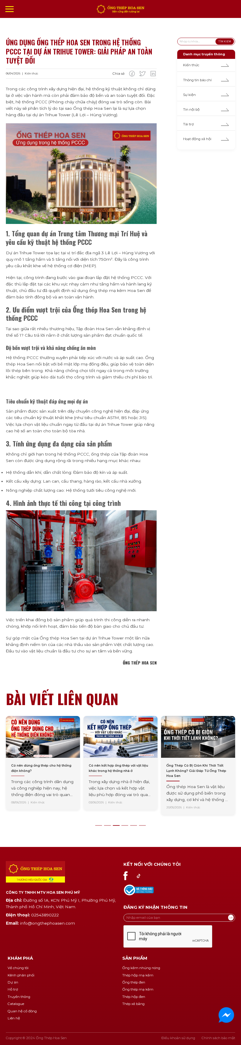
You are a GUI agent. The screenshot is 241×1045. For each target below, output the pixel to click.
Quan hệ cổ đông (22, 1011)
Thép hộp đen (133, 997)
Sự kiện (189, 95)
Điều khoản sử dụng (178, 1038)
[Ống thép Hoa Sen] (120, 9)
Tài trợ (188, 124)
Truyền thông (19, 997)
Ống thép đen (133, 982)
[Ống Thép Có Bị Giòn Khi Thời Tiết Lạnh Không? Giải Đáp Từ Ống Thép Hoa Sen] (166, 765)
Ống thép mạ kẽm (137, 989)
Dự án (13, 982)
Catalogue (16, 1004)
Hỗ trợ (13, 989)
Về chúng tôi (18, 968)
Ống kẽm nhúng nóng (141, 968)
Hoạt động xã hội (197, 139)
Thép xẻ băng (133, 1004)
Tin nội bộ (191, 109)
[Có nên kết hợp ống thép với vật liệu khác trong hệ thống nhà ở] (89, 763)
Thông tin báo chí (197, 80)
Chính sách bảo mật (218, 1038)
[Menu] (9, 9)
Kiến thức (191, 65)
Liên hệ (14, 1018)
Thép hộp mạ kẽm (137, 975)
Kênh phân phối (21, 975)
